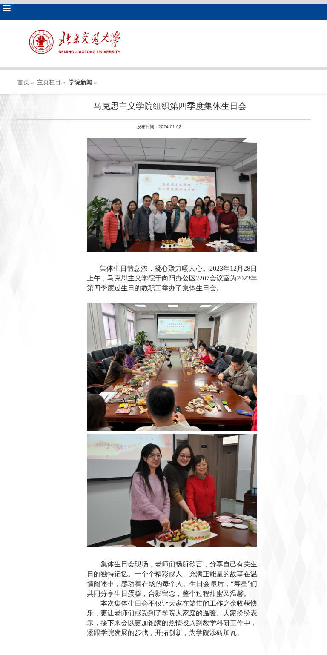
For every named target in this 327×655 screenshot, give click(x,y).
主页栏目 (49, 82)
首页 (23, 82)
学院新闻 (80, 82)
